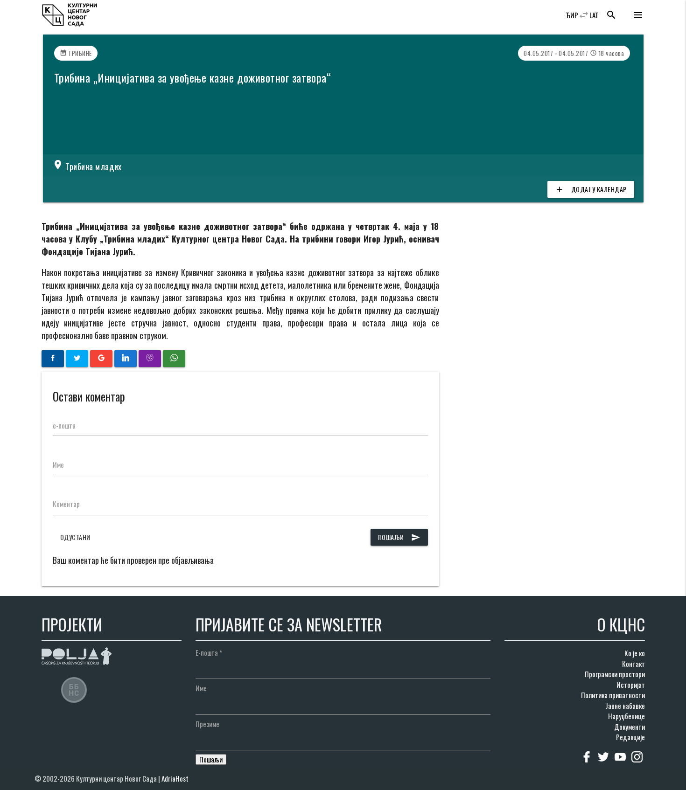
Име (58, 464)
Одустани (75, 537)
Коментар (66, 504)
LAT (594, 15)
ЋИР (572, 15)
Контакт (633, 663)
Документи (629, 726)
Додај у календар (591, 189)
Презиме (207, 724)
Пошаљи (399, 537)
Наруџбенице (626, 716)
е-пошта (64, 425)
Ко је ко (634, 653)
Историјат (630, 684)
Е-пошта (209, 652)
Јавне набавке (625, 705)
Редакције (630, 737)
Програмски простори (615, 674)
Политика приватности (613, 695)
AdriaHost (175, 778)
